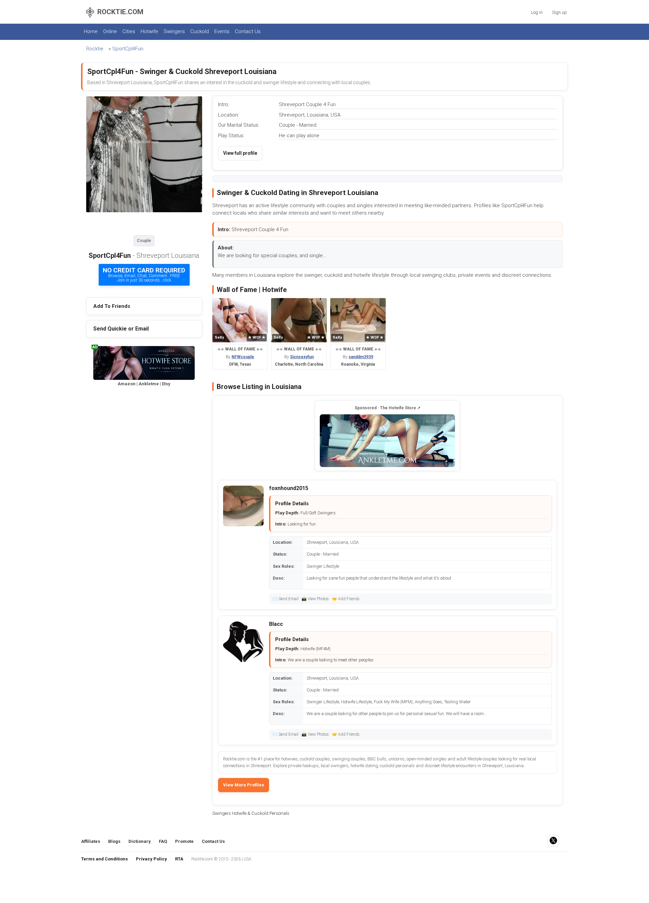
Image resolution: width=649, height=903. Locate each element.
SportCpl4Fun (127, 49)
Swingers (174, 31)
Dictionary (139, 841)
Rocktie (94, 49)
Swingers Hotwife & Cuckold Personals (250, 813)
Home (91, 31)
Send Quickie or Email (121, 328)
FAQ (163, 841)
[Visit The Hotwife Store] (387, 440)
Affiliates (90, 841)
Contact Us (248, 31)
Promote (184, 841)
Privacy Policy (151, 858)
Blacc (276, 624)
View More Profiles (243, 784)
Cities (128, 31)
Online (110, 31)
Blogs (114, 841)
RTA (179, 858)
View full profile (240, 153)
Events (222, 31)
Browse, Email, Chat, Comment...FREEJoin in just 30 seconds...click (144, 274)
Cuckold (199, 31)
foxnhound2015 (288, 488)
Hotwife (149, 31)
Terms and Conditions (104, 858)
